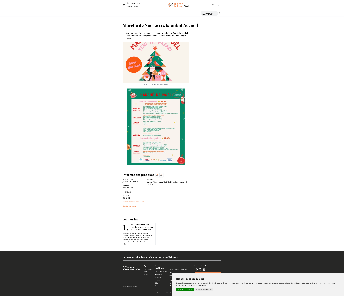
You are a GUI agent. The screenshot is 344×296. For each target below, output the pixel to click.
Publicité (158, 277)
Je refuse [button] (189, 289)
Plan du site (161, 293)
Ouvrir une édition (161, 272)
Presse (157, 280)
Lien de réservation (129, 206)
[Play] (215, 13)
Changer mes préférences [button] (204, 289)
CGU (156, 283)
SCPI (171, 272)
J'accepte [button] (181, 289)
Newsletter (147, 274)
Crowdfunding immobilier (178, 269)
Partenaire (158, 274)
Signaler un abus (160, 286)
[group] (215, 13)
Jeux (170, 283)
